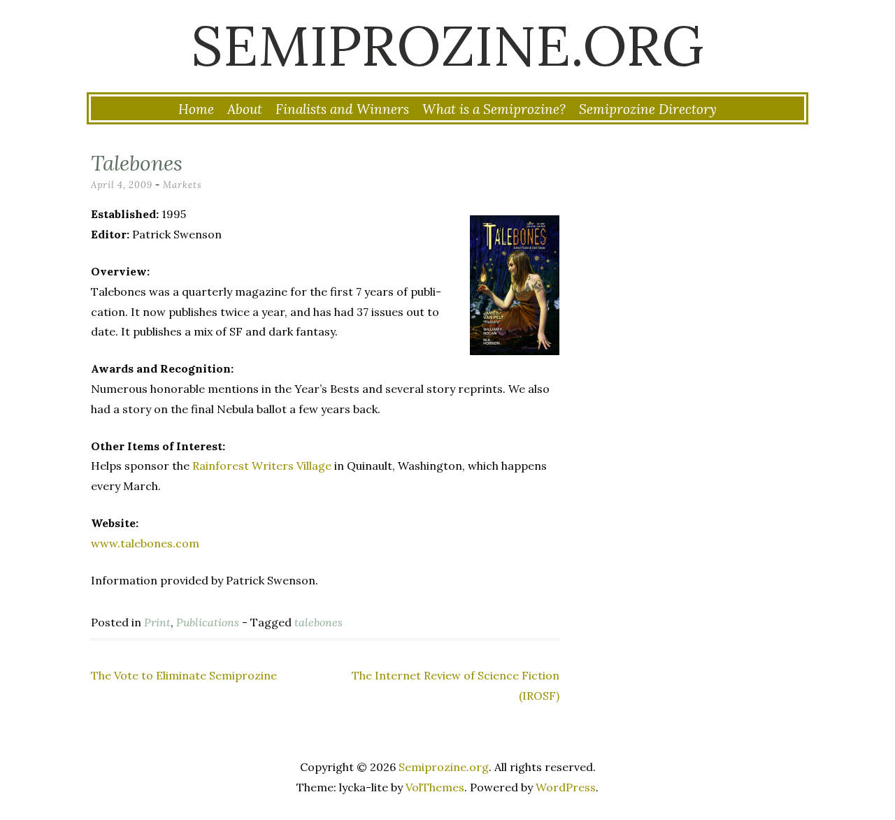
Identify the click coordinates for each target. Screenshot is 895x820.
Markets (182, 185)
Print (157, 622)
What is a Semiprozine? (494, 109)
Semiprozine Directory (648, 109)
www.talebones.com (145, 543)
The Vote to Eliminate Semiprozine (184, 675)
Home (196, 109)
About (244, 109)
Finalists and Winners (342, 109)
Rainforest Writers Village (261, 466)
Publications (207, 622)
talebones (318, 622)
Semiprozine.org (447, 45)
